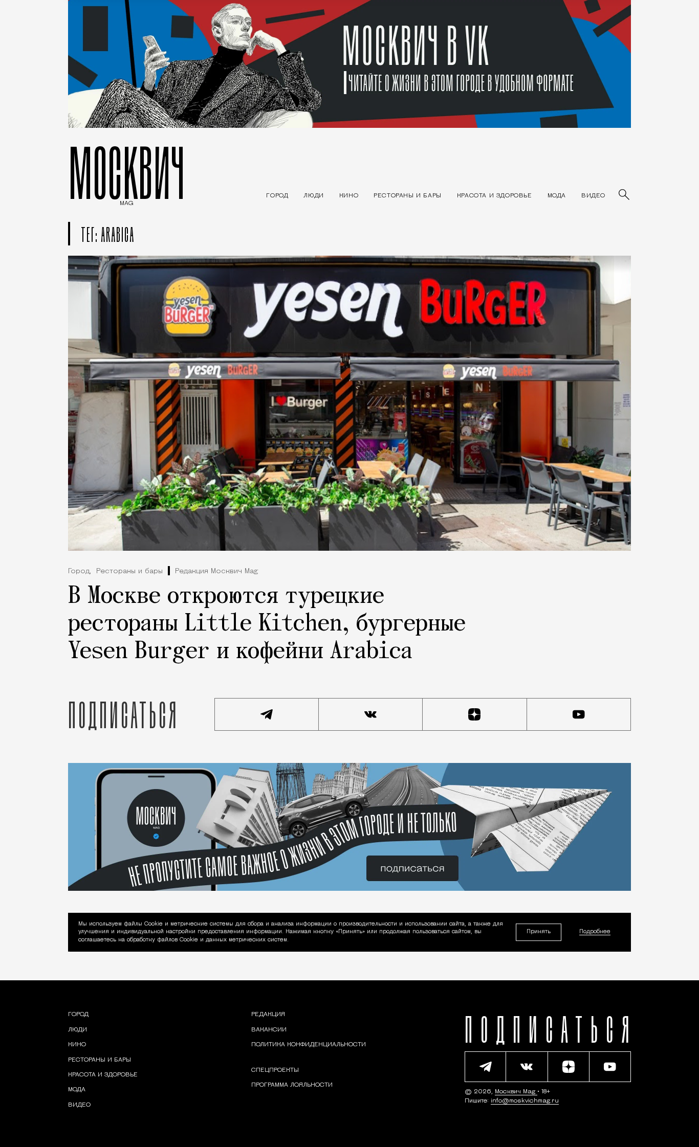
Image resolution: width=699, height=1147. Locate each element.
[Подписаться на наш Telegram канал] (266, 714)
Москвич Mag (516, 1092)
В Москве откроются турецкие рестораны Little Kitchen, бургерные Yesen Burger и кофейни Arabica (267, 624)
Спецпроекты (275, 1070)
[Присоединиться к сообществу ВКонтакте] (371, 714)
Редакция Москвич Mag (216, 571)
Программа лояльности (292, 1085)
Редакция (268, 1014)
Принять (539, 932)
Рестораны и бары (129, 571)
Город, (79, 571)
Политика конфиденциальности (308, 1045)
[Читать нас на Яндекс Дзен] (475, 714)
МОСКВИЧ (126, 172)
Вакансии (269, 1030)
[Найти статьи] (625, 195)
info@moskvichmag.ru (525, 1101)
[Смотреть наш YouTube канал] (579, 714)
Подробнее (594, 932)
